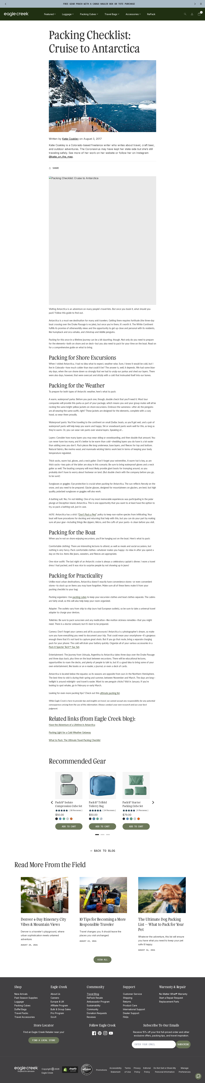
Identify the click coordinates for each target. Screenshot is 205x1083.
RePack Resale (95, 997)
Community (92, 1009)
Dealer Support (131, 1013)
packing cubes (79, 597)
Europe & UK (57, 1001)
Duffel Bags (20, 1009)
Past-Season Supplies (26, 997)
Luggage (19, 1001)
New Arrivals (21, 994)
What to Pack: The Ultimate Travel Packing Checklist (74, 740)
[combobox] (163, 14)
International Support (134, 1009)
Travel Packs (21, 1013)
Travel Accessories (24, 1017)
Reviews (91, 1017)
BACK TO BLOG (104, 851)
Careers (55, 997)
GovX (54, 1017)
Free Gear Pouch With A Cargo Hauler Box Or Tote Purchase (99, 3)
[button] (199, 14)
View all (102, 959)
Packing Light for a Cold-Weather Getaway (70, 732)
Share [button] (56, 168)
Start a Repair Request (171, 997)
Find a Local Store (43, 1040)
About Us (55, 994)
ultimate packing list (110, 693)
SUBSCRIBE (183, 1044)
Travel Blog (93, 994)
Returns (127, 1001)
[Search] (185, 14)
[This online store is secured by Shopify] (70, 1072)
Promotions (101, 1070)
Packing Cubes (22, 1005)
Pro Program (57, 1013)
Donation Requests (97, 1013)
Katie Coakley (70, 138)
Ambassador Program (98, 1001)
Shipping (127, 997)
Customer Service (132, 994)
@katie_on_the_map (61, 156)
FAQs (125, 1017)
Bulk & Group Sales (61, 1009)
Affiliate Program (59, 1005)
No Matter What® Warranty (173, 994)
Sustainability (93, 1005)
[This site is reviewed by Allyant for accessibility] (86, 1075)
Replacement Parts (169, 1001)
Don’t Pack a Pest (87, 514)
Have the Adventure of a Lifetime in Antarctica (72, 724)
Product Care (130, 1005)
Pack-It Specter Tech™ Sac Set (64, 647)
